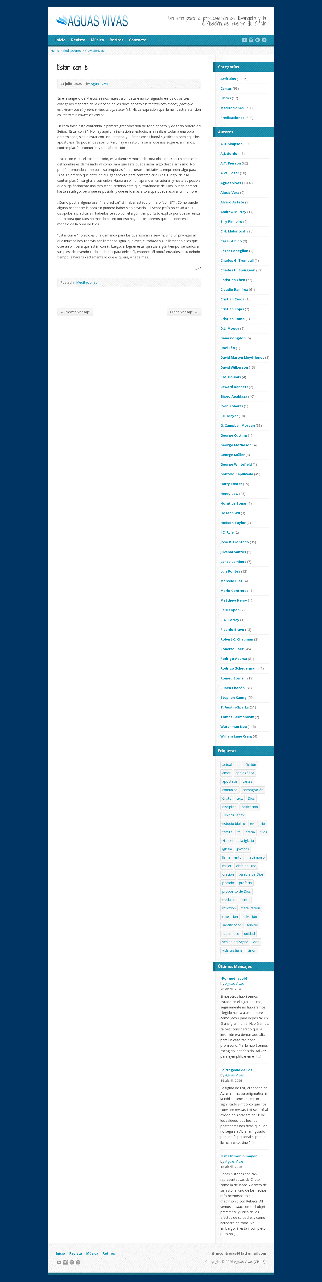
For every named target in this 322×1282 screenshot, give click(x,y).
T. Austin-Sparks (234, 707)
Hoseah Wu (230, 513)
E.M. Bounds (230, 377)
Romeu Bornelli (233, 678)
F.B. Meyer (229, 415)
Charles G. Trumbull (237, 260)
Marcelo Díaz (231, 581)
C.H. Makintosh (233, 231)
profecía (245, 883)
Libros (225, 98)
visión (252, 950)
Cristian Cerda (232, 299)
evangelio (257, 823)
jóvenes (243, 849)
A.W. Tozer (229, 173)
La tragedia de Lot (236, 1070)
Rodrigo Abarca (233, 658)
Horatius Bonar (233, 503)
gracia (250, 832)
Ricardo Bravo (232, 629)
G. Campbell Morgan (237, 425)
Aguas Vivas (100, 83)
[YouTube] (244, 40)
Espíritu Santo (233, 815)
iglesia (227, 849)
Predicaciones (232, 117)
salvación (250, 916)
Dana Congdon (233, 338)
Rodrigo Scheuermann (239, 668)
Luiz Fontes (230, 571)
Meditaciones (72, 50)
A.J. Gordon (229, 153)
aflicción (250, 764)
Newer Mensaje (75, 311)
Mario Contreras (234, 590)
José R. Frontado (234, 542)
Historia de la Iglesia (238, 840)
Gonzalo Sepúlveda (236, 474)
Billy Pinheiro (231, 221)
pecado (228, 883)
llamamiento (232, 857)
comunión (230, 790)
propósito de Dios (236, 891)
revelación (230, 916)
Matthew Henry (233, 600)
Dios (251, 798)
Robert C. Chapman (236, 639)
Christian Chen (232, 280)
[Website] (257, 40)
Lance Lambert (233, 561)
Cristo (226, 798)
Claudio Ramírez (234, 289)
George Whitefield (236, 464)
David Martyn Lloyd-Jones (242, 357)
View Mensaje (95, 50)
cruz (239, 798)
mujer (226, 866)
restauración (250, 908)
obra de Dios (246, 866)
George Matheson (236, 445)
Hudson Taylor (233, 522)
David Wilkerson (234, 367)
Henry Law (229, 493)
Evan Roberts (231, 406)
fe (238, 832)
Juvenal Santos (233, 552)
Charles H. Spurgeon (237, 270)
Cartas (226, 88)
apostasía (230, 781)
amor (226, 773)
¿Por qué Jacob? (234, 978)
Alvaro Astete (232, 202)
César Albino (231, 241)
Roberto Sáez (232, 649)
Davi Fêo (227, 348)
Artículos (228, 78)
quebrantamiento (236, 899)
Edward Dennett (234, 386)
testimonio (230, 933)
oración (228, 874)
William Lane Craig (236, 736)
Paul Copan (229, 610)
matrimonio (256, 857)
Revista (78, 39)
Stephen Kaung (233, 697)
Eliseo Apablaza (233, 396)
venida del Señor (235, 942)
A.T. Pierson (230, 163)
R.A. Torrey (229, 620)
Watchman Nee (233, 726)
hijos (263, 832)
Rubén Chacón (232, 688)
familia (227, 832)
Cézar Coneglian (234, 251)
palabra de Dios (251, 874)
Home (55, 50)
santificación (232, 925)
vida (256, 942)
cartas (247, 781)
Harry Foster (231, 483)
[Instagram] (251, 40)
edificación (249, 807)
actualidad (230, 764)
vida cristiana (232, 950)
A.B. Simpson (231, 144)
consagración (253, 790)
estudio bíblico (233, 823)
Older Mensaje (184, 311)
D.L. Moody (229, 328)
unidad (249, 933)
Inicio (60, 39)
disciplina (229, 807)
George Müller (232, 454)
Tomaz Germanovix (237, 717)
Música (97, 39)
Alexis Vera (229, 192)
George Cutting (233, 435)
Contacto (137, 39)
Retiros (116, 39)
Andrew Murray (233, 212)
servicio (252, 925)
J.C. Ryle (227, 532)
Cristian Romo (232, 318)
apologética (244, 773)
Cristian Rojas (232, 309)
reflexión (229, 908)
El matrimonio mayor (238, 1156)
